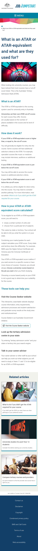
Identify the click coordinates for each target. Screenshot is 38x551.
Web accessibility (19, 542)
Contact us (19, 501)
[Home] (18, 5)
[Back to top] (34, 547)
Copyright (19, 512)
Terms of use (19, 530)
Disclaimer (19, 506)
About (19, 536)
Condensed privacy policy (19, 518)
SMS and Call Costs (19, 524)
